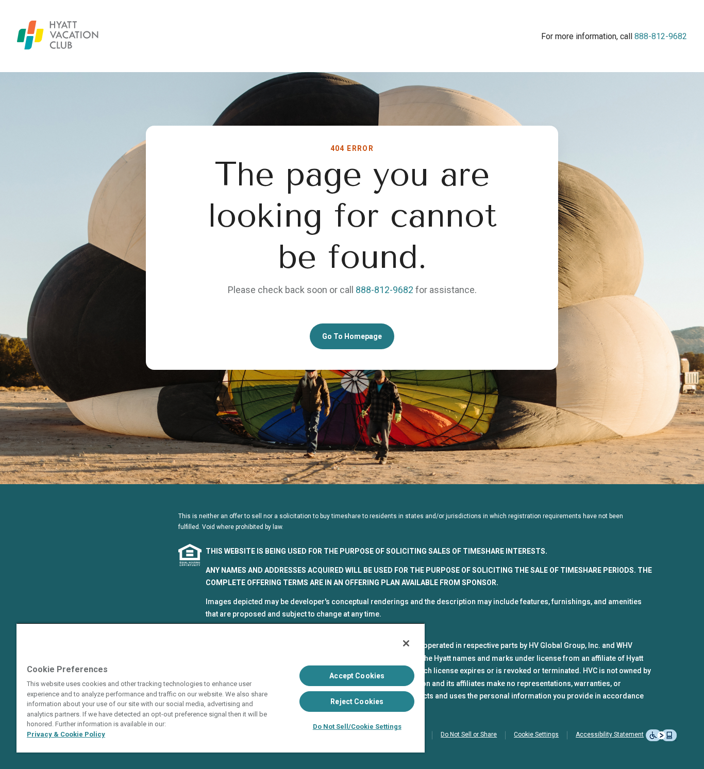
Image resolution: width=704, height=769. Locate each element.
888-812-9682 (660, 36)
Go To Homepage (352, 336)
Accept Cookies (356, 676)
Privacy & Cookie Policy (66, 734)
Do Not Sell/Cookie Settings (357, 726)
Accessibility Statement (610, 734)
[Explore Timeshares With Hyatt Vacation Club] (57, 47)
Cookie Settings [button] (536, 734)
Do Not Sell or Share (469, 734)
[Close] (406, 643)
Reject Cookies (356, 701)
